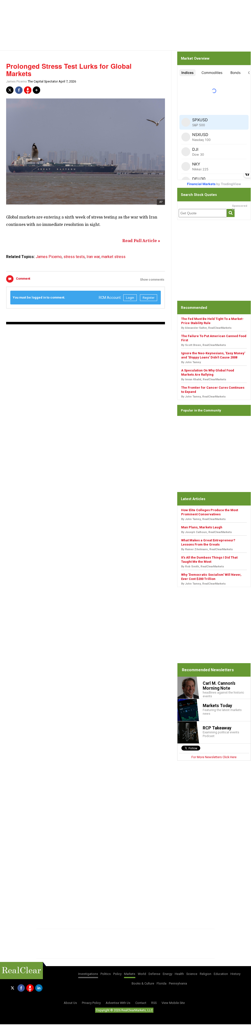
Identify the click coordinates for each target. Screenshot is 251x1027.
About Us (70, 1003)
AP (161, 202)
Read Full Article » (141, 241)
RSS (154, 1003)
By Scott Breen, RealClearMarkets (203, 345)
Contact (140, 1003)
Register (148, 298)
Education (221, 974)
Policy (117, 974)
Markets (129, 974)
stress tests (74, 256)
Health (179, 974)
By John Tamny (191, 362)
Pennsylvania (178, 983)
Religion (205, 974)
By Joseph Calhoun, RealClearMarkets (206, 532)
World (142, 974)
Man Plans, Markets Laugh (201, 527)
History (235, 974)
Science (191, 974)
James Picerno (16, 81)
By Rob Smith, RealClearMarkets (202, 566)
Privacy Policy (91, 1003)
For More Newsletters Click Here (214, 757)
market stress (113, 256)
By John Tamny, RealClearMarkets (203, 396)
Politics (105, 974)
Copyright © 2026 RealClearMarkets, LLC (124, 1010)
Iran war (93, 256)
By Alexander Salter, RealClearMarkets (206, 327)
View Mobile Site (173, 1003)
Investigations (88, 974)
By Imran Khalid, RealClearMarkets (203, 379)
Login (130, 298)
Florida (161, 983)
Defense (154, 974)
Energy (167, 974)
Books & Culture (143, 983)
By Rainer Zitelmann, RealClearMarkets (207, 549)
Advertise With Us (118, 1003)
